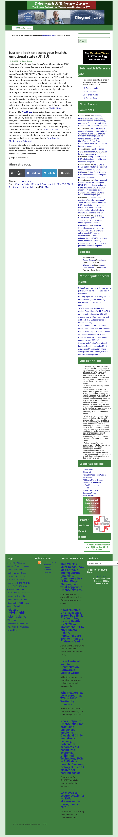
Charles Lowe (88, 265)
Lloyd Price (82, 141)
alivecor (10, 566)
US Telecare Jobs (90, 92)
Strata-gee (87, 477)
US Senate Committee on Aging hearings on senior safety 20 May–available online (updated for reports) (91, 219)
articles (102, 260)
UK (21, 620)
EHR (15, 586)
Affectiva (19, 184)
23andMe (11, 563)
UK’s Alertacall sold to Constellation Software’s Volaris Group (70, 667)
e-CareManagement (91, 485)
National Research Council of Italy (40, 184)
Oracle (16, 600)
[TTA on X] (92, 506)
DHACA (10, 583)
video (15, 627)
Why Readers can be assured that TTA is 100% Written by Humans (72, 698)
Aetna (19, 563)
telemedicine (29, 187)
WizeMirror (27, 112)
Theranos (12, 620)
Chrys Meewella (89, 267)
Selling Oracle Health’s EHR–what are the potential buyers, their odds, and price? (92, 143)
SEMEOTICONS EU (52, 129)
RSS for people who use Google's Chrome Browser (50, 567)
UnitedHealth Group (15, 624)
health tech (26, 593)
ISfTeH (86, 488)
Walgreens (24, 627)
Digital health (22, 582)
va (9, 626)
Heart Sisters (88, 495)
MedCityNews (55, 108)
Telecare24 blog (89, 493)
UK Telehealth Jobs (90, 95)
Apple (9, 570)
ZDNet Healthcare (90, 490)
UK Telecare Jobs (90, 98)
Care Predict (88, 469)
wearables (12, 630)
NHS (10, 599)
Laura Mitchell (83, 226)
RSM (21, 603)
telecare (13, 609)
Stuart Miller (83, 236)
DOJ (9, 586)
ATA (15, 570)
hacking (17, 593)
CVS (9, 579)
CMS (24, 576)
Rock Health (12, 603)
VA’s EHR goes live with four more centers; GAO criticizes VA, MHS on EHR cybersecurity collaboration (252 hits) (94, 311)
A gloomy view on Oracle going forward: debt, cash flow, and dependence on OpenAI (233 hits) (93, 320)
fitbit (23, 589)
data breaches (18, 580)
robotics (24, 600)
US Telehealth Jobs (90, 88)
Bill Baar (81, 172)
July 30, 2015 (13, 61)
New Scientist (53, 138)
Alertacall (87, 472)
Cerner (16, 573)
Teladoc (18, 606)
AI (24, 563)
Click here (101, 576)
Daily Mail (27, 141)
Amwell (26, 566)
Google (10, 593)
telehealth (17, 187)
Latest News (26, 181)
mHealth (20, 596)
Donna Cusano (89, 260)
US (26, 624)
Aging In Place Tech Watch (94, 475)
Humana (10, 596)
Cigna (18, 576)
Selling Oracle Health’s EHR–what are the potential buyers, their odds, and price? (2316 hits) (94, 291)
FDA (18, 590)
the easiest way (48, 35)
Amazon (18, 566)
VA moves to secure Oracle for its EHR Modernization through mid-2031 (72, 800)
